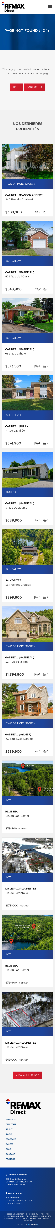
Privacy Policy (21, 1218)
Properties (11, 1119)
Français (10, 1159)
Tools (9, 1134)
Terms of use (35, 1218)
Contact (10, 1154)
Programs (11, 1139)
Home (16, 87)
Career (9, 1144)
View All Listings (27, 1075)
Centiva (33, 1224)
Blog (8, 1149)
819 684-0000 (17, 1185)
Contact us (34, 87)
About (9, 1129)
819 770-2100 (16, 1204)
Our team (11, 1124)
